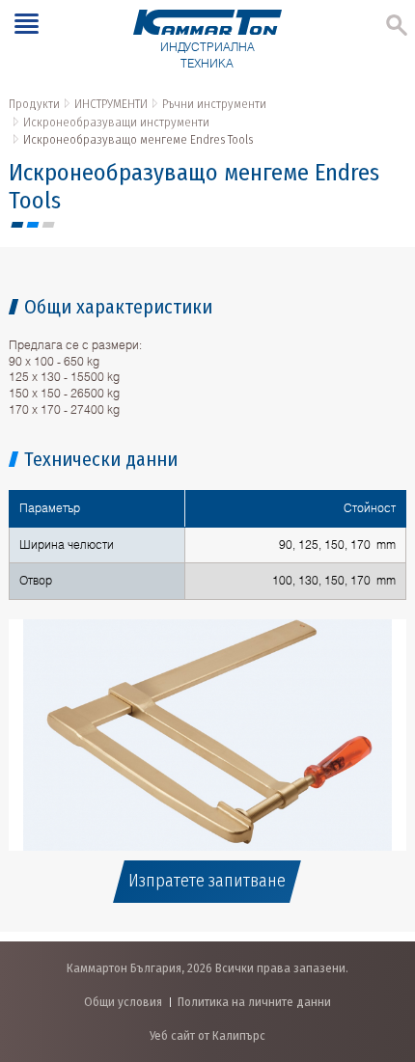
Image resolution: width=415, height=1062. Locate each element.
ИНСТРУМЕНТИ (111, 103)
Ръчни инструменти (214, 103)
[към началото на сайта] (381, 946)
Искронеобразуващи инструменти (116, 122)
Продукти (34, 103)
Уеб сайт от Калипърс (207, 1035)
